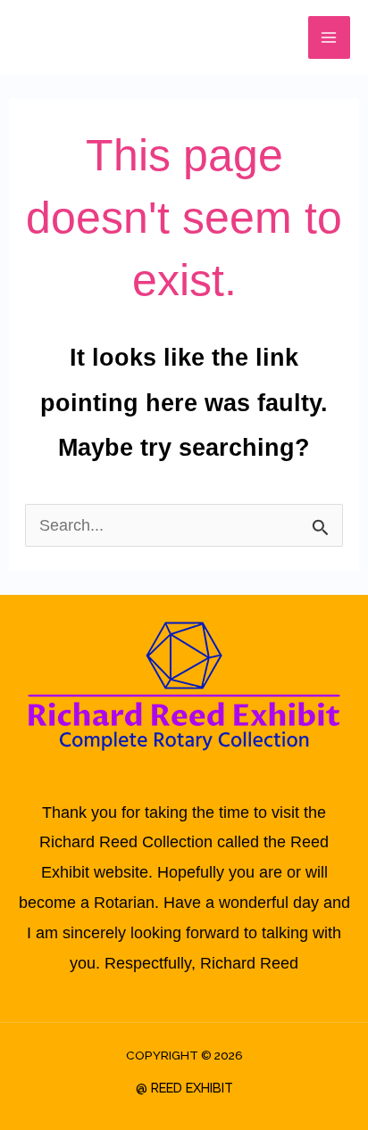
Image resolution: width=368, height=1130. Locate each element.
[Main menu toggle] (329, 37)
